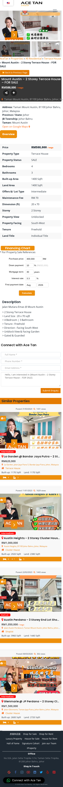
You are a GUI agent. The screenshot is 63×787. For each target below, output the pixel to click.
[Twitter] (41, 772)
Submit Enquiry (51, 390)
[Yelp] (47, 772)
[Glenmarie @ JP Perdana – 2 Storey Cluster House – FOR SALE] (30, 675)
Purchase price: (16, 259)
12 (4, 500)
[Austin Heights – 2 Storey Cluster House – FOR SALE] (30, 512)
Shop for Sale (30, 734)
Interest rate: (18, 278)
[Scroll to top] (55, 779)
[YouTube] (28, 772)
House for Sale (32, 738)
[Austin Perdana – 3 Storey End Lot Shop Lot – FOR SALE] (30, 593)
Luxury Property (14, 738)
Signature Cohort (30, 743)
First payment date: (14, 284)
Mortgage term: (16, 272)
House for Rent (49, 738)
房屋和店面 (15, 734)
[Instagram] (22, 772)
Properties (17, 58)
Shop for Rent (46, 734)
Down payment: (16, 265)
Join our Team (49, 743)
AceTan (4, 58)
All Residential (34, 58)
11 (4, 663)
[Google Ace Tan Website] (9, 772)
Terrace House (52, 58)
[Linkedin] (34, 772)
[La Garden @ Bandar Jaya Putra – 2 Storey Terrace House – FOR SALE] (30, 430)
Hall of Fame (13, 743)
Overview (8, 134)
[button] (24, 780)
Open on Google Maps (15, 126)
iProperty (31, 748)
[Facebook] (15, 772)
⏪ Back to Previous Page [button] (14, 72)
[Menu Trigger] (55, 11)
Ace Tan (29, 345)
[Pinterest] (54, 772)
